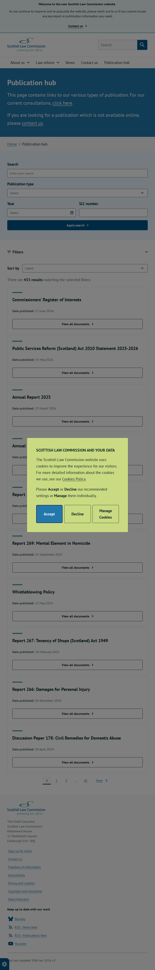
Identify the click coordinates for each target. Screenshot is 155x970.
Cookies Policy (73, 479)
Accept (49, 514)
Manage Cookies (105, 514)
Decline (77, 514)
